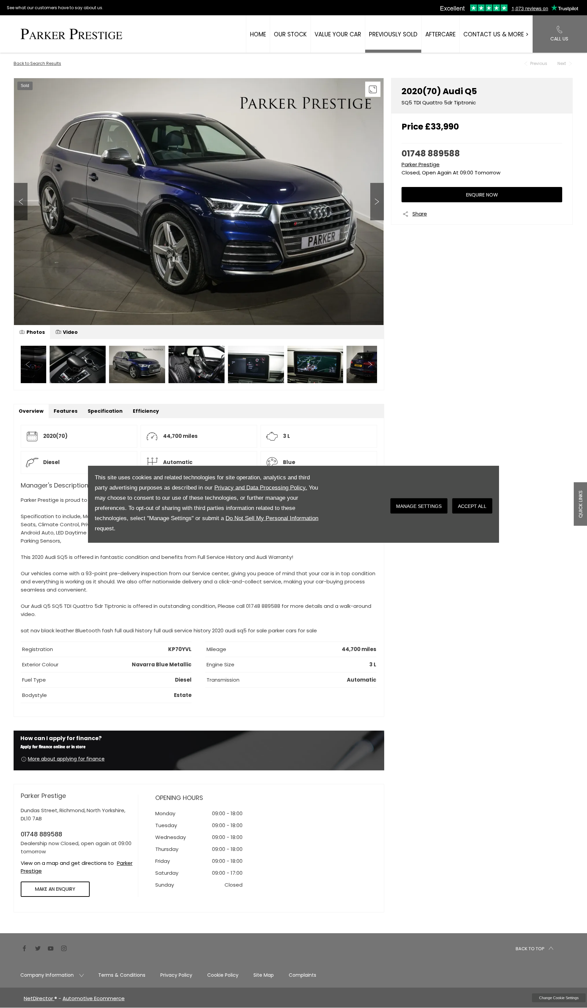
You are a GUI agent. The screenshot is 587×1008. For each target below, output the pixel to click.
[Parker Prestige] (71, 34)
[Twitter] (38, 947)
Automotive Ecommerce (94, 998)
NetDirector (39, 998)
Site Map (263, 975)
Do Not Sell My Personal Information (272, 518)
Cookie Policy (222, 975)
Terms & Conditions (121, 975)
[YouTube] (51, 947)
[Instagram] (64, 947)
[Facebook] (24, 947)
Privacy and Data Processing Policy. (260, 487)
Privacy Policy (176, 975)
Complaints (302, 975)
